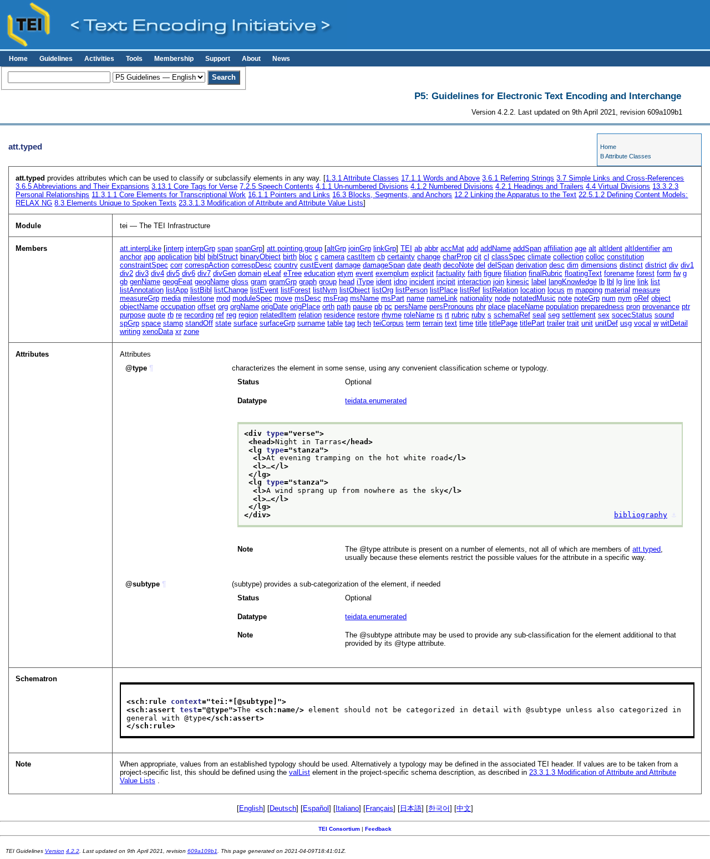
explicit (422, 273)
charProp (457, 257)
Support (217, 58)
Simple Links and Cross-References (620, 178)
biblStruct (222, 257)
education (319, 273)
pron (633, 306)
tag (350, 323)
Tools (134, 58)
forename (619, 273)
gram (259, 281)
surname (311, 323)
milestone (198, 298)
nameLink (442, 298)
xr (178, 331)
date (414, 265)
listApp (177, 290)
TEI (406, 248)
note (565, 298)
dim (573, 265)
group (328, 281)
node (502, 298)
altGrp (336, 248)
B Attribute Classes (625, 156)
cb (381, 257)
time (466, 323)
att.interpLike (140, 248)
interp (175, 248)
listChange (231, 290)
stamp (173, 323)
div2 (126, 273)
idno (400, 281)
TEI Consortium (339, 829)
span (225, 248)
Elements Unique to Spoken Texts (115, 203)
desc (557, 265)
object (661, 298)
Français (379, 808)
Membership (174, 58)
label (538, 281)
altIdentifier (642, 248)
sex (604, 315)
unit (587, 323)
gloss (239, 281)
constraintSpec (144, 265)
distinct (631, 265)
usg (626, 323)
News (281, 58)
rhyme (392, 315)
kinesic (517, 281)
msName (364, 298)
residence (339, 315)
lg (619, 281)
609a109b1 (202, 851)
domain (249, 273)
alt (592, 248)
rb (171, 315)
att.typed (646, 549)
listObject (354, 290)
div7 (204, 273)
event (364, 273)
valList (299, 772)
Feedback (378, 829)
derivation (531, 265)
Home (18, 58)
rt (447, 315)
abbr (431, 248)
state (223, 323)
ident (384, 281)
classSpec (508, 257)
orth (328, 306)
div (673, 265)
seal (539, 315)
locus (556, 290)
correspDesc (251, 265)
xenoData (158, 331)
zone (191, 331)
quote (156, 315)
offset (206, 306)
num (609, 298)
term (413, 323)
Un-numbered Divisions (362, 186)
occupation (177, 306)
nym (625, 298)
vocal (642, 323)
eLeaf (272, 273)
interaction (474, 281)
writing (130, 331)
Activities (99, 58)
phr (481, 306)
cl (486, 257)
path (344, 306)
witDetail (674, 323)
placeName (526, 306)
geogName (212, 281)
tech (364, 323)
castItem (361, 257)
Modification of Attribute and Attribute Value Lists (271, 203)
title (481, 323)
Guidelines (56, 58)
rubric (460, 315)
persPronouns (451, 306)
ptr (686, 306)
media (171, 298)
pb (378, 306)
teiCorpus (388, 323)
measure (646, 290)
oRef (641, 298)
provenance (660, 306)
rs (440, 315)
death (432, 265)
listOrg (382, 290)
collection (568, 257)
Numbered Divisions (451, 186)
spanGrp (248, 248)
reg (231, 315)
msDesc (308, 298)
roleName (419, 315)
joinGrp (359, 248)
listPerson (411, 290)
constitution (625, 257)
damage (348, 265)
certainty (401, 257)
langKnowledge (573, 281)
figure (492, 273)
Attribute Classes (362, 178)
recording (199, 315)
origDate (274, 306)
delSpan (501, 265)
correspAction (207, 265)
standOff (199, 323)
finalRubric (545, 273)
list (655, 281)
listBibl (201, 290)
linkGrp (384, 248)
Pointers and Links (289, 195)
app (149, 257)
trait (573, 323)
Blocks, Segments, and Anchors (392, 195)
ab (418, 248)
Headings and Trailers (539, 186)
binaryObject (260, 257)
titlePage (503, 323)
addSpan (527, 248)
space (151, 323)
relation (310, 315)
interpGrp (200, 248)
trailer (556, 323)
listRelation (500, 290)
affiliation (558, 248)
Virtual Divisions (618, 186)
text (451, 323)
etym (345, 273)
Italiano (347, 808)
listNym (325, 290)
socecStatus (632, 315)
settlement (579, 315)
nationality (476, 298)
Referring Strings (518, 178)
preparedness (602, 306)
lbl (610, 281)
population (562, 306)
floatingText (583, 273)
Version (54, 851)
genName (145, 281)
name (415, 298)
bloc (305, 257)
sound (664, 315)
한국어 (439, 808)
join (498, 281)
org (223, 306)
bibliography (640, 515)
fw (677, 273)
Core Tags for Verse (194, 186)
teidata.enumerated (376, 401)
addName (495, 248)
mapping (588, 290)
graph (308, 281)
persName (410, 306)
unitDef (606, 323)
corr (176, 265)
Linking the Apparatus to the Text (515, 195)
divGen (224, 273)
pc (388, 306)
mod (223, 298)
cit (477, 257)
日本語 (411, 808)
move (283, 298)
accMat (452, 248)
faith (474, 273)
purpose (132, 315)
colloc (595, 257)
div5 (173, 273)
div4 (157, 273)
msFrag (335, 298)
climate (539, 257)
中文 (464, 808)
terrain (433, 323)
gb (124, 281)
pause (362, 306)
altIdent (610, 248)
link (642, 281)
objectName (139, 306)
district (656, 265)
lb (602, 281)
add (472, 248)
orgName (244, 306)
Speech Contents (276, 186)
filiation (515, 273)
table (335, 323)
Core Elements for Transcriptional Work (169, 195)
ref (220, 315)
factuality (450, 273)
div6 (188, 273)
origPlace (305, 306)
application (175, 257)
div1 (687, 265)
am (667, 248)
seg (554, 315)
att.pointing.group (294, 248)
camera (332, 257)
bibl (199, 257)
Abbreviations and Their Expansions (82, 186)
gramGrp (283, 281)
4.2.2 (72, 851)
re (179, 315)
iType (365, 281)
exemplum (392, 273)
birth (290, 257)
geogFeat (177, 281)
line (629, 281)
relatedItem (278, 315)
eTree (292, 273)
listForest (296, 290)
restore (368, 315)
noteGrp (587, 298)
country (286, 265)
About (251, 58)
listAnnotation (142, 290)
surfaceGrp (277, 323)
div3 (142, 273)
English (251, 808)
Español (316, 808)
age (580, 248)
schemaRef (512, 315)
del (480, 265)
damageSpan (384, 265)
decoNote (458, 265)
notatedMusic (534, 298)
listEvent (264, 290)
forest (645, 273)
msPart (392, 298)
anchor (130, 257)
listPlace (444, 290)
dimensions (599, 265)
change (428, 257)
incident (421, 281)
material (617, 290)
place (496, 306)
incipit (446, 281)
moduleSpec (252, 298)
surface (245, 323)
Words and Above (440, 178)
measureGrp (139, 298)
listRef (470, 290)
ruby (478, 315)
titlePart (532, 323)
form (664, 273)
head (346, 281)
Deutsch (283, 808)
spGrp (129, 323)
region (248, 315)
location (532, 290)
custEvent (316, 265)
